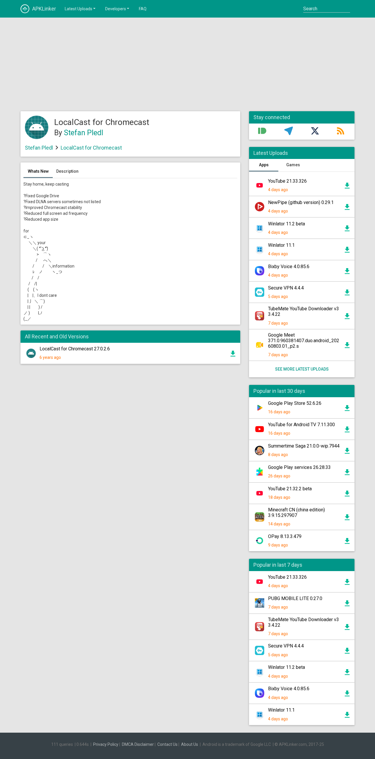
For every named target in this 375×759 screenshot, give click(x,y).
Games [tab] (293, 164)
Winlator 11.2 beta (286, 224)
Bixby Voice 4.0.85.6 (288, 266)
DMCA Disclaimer (138, 744)
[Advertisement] (187, 64)
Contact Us (167, 744)
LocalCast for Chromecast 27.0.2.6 (75, 349)
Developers (115, 8)
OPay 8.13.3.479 (284, 536)
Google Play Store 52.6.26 (294, 403)
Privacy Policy (105, 744)
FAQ (142, 8)
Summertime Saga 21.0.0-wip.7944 (304, 446)
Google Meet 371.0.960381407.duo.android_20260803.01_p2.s (303, 340)
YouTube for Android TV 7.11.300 (301, 424)
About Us (189, 744)
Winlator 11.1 (281, 245)
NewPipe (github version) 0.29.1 (301, 202)
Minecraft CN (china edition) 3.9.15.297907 (296, 512)
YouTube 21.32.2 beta (290, 488)
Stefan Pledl (83, 133)
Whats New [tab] (38, 171)
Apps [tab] (264, 164)
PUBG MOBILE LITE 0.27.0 (295, 598)
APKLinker (44, 9)
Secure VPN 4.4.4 (286, 288)
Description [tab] (67, 171)
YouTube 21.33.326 (287, 181)
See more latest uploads (302, 369)
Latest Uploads (78, 8)
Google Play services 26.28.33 (299, 467)
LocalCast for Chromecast (91, 148)
